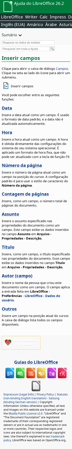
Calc (44, 17)
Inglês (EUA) (13, 24)
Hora (7, 132)
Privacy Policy (45, 394)
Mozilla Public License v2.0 (25, 413)
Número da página (22, 165)
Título (8, 247)
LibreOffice (12, 17)
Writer (31, 17)
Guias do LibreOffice (36, 362)
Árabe (51, 24)
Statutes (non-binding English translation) (35, 396)
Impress (58, 17)
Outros (9, 309)
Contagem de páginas (25, 194)
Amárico (35, 24)
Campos (62, 68)
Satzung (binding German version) (31, 400)
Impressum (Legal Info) (18, 394)
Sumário (9, 34)
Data (7, 108)
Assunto (10, 214)
